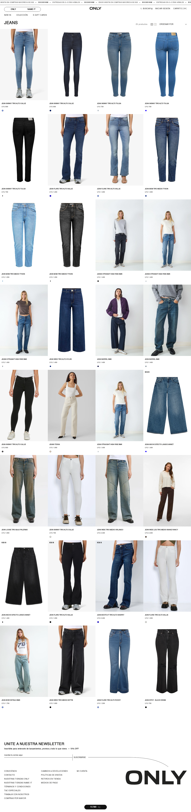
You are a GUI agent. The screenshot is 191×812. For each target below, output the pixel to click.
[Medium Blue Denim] (50, 196)
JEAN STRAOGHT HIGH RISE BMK (109, 444)
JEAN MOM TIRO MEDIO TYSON (156, 189)
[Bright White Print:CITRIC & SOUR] (50, 536)
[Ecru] (50, 451)
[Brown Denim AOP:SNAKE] (146, 536)
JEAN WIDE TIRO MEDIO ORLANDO (110, 530)
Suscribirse (80, 757)
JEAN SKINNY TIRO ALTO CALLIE (14, 103)
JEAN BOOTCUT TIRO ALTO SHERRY (110, 615)
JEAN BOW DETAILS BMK (11, 700)
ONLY (13, 9)
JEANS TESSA (54, 444)
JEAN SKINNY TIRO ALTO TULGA (109, 103)
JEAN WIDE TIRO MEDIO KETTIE (61, 700)
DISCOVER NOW (43, 2)
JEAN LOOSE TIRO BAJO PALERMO (15, 530)
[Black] (50, 622)
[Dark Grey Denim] (2, 451)
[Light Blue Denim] (2, 110)
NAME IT (31, 9)
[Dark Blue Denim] (50, 110)
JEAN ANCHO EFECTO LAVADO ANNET (159, 444)
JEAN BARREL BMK (104, 359)
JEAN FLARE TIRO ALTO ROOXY (109, 700)
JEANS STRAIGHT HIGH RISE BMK (109, 274)
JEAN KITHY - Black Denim (155, 700)
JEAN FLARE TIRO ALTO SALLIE (61, 189)
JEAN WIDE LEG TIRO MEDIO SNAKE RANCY (161, 530)
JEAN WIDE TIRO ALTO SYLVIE (60, 359)
